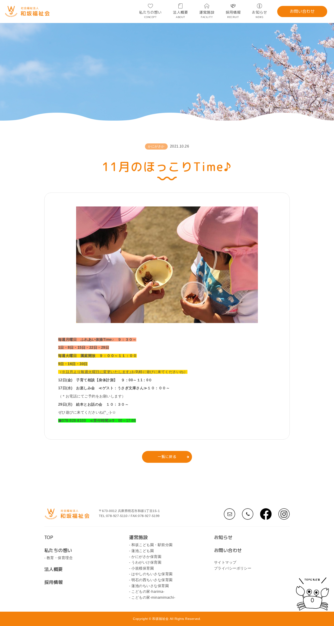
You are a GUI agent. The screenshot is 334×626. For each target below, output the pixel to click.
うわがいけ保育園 (146, 562)
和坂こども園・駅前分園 (151, 545)
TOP (48, 537)
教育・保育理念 (60, 558)
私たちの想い (150, 14)
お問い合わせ (302, 11)
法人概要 (180, 14)
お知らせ (259, 14)
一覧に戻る (167, 456)
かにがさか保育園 (146, 557)
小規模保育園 (142, 568)
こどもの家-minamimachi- (153, 597)
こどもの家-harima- (147, 591)
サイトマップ (225, 562)
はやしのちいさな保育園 (151, 574)
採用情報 (233, 14)
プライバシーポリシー (233, 568)
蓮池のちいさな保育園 (150, 586)
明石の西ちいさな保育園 (151, 580)
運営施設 (206, 14)
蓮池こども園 (142, 551)
